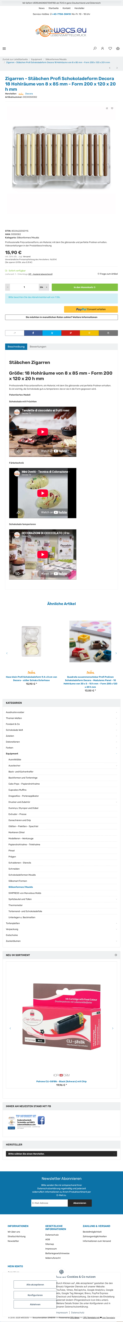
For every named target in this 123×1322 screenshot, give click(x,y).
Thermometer (15, 905)
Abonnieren (79, 1203)
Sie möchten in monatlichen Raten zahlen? (61, 317)
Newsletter (13, 1241)
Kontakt (66, 8)
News (42, 8)
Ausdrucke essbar (15, 712)
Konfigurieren (35, 1295)
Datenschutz (77, 1312)
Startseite (54, 8)
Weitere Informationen (85, 317)
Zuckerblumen (13, 941)
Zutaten (10, 736)
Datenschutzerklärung (48, 1188)
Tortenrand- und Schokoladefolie (25, 911)
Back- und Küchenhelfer (20, 771)
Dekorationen (13, 741)
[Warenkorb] (118, 48)
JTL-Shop (75, 1318)
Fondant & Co (13, 724)
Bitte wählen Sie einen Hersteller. (26, 1153)
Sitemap (49, 1244)
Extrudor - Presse (17, 814)
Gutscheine (12, 935)
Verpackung (12, 929)
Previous (6, 653)
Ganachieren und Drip (19, 820)
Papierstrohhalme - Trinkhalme (24, 844)
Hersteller (79, 8)
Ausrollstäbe (14, 759)
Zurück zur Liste (10, 59)
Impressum (62, 1312)
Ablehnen (35, 1304)
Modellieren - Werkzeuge (20, 838)
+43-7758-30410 (61, 14)
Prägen (12, 856)
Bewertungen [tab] (38, 346)
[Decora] (31, 672)
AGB (47, 1239)
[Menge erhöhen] (46, 287)
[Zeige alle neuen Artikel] (116, 955)
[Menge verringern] (7, 287)
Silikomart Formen (17, 881)
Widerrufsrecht (53, 1258)
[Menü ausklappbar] (4, 48)
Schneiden (14, 868)
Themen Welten (14, 718)
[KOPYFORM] (61, 1075)
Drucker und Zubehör (19, 802)
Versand (26, 256)
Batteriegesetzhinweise (57, 1253)
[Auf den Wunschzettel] (112, 108)
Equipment (12, 753)
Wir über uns (14, 1231)
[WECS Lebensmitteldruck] (61, 31)
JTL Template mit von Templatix (99, 1318)
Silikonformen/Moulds (28, 237)
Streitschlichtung (16, 1236)
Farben (9, 747)
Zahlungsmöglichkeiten (95, 1236)
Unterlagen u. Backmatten (21, 917)
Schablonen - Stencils (19, 862)
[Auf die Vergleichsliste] (107, 108)
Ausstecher (14, 765)
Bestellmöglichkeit (92, 1231)
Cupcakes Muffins (17, 790)
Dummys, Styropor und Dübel (23, 808)
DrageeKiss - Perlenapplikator (23, 796)
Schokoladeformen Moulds (22, 875)
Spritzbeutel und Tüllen (20, 899)
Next (116, 653)
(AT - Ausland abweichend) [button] (40, 274)
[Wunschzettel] (110, 48)
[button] (95, 48)
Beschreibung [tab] (16, 346)
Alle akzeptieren (35, 1284)
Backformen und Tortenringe (22, 777)
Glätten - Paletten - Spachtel (23, 826)
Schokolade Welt (14, 730)
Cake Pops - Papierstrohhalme (24, 783)
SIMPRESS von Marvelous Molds (24, 893)
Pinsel (11, 850)
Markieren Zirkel (16, 832)
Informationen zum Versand (97, 1241)
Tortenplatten (13, 923)
